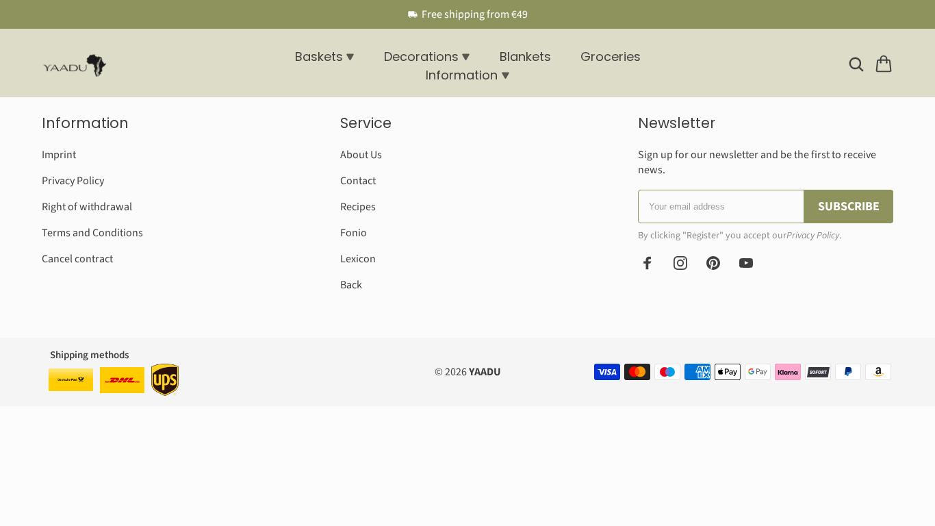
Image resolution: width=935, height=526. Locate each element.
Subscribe (849, 206)
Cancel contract (77, 258)
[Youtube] (746, 263)
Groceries (610, 56)
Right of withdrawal (87, 206)
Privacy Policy (73, 180)
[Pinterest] (713, 263)
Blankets (525, 56)
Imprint (59, 154)
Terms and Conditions (92, 232)
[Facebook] (647, 263)
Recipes (358, 206)
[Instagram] (680, 263)
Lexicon (358, 258)
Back (351, 284)
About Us (361, 154)
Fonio (353, 232)
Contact (358, 180)
